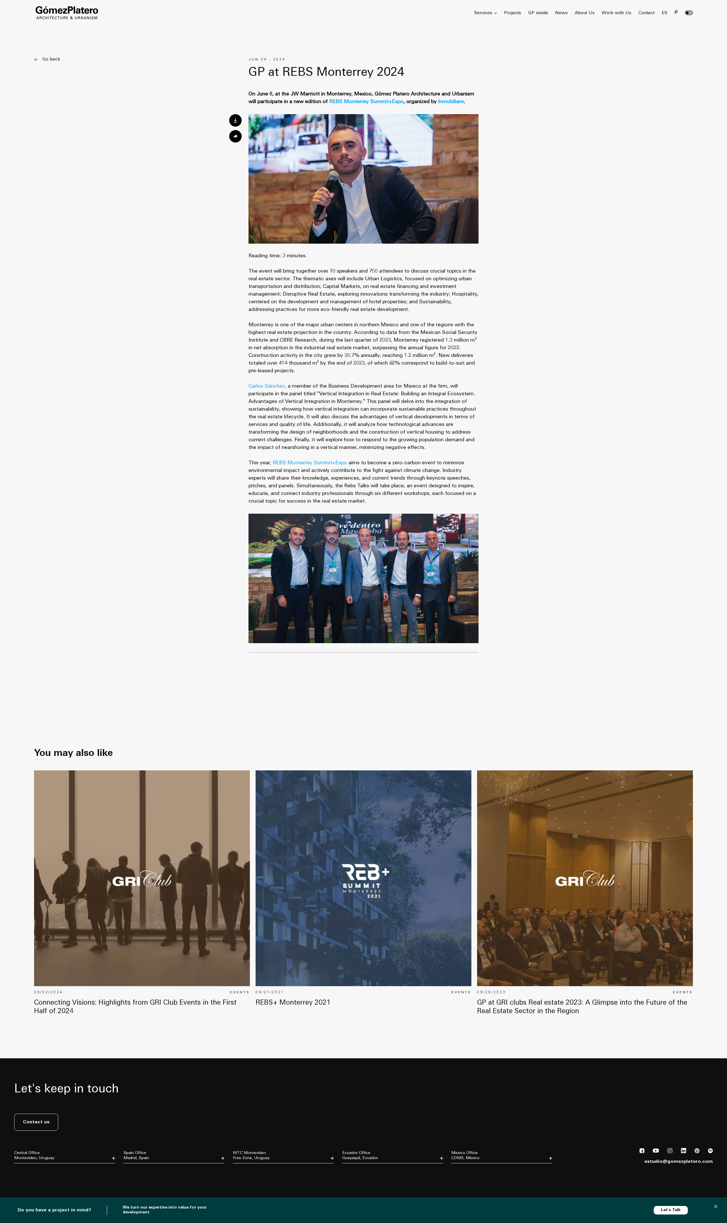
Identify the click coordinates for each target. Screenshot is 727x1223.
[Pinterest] (697, 1152)
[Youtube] (656, 1151)
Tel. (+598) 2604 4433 (31, 1176)
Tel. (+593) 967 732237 (360, 1180)
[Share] (235, 136)
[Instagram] (669, 1152)
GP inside (538, 13)
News (561, 13)
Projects (512, 13)
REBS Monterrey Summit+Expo (310, 463)
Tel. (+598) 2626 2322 (250, 1176)
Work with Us (616, 13)
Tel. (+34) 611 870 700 (141, 1172)
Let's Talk (671, 1210)
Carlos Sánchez (266, 386)
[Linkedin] (683, 1152)
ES (664, 13)
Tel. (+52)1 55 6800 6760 (471, 1180)
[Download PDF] (235, 120)
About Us (585, 13)
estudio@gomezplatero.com (678, 1161)
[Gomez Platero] (66, 13)
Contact (646, 13)
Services (483, 13)
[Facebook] (642, 1152)
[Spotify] (710, 1152)
